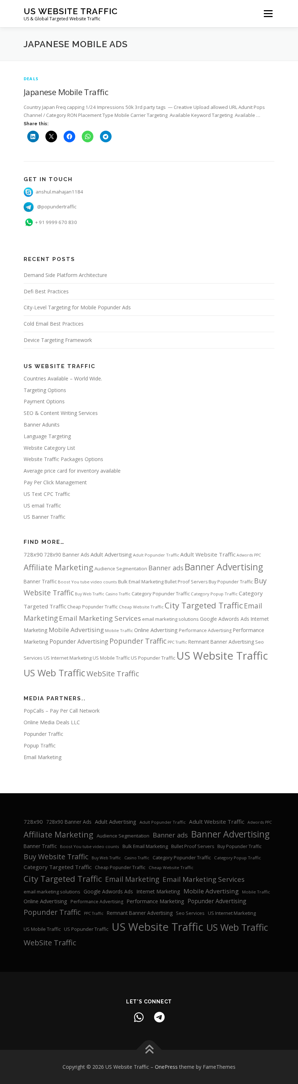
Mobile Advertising (76, 629)
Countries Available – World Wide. (63, 378)
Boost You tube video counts (87, 581)
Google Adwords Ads (224, 618)
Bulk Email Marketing (141, 581)
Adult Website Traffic (207, 554)
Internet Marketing (158, 891)
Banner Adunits (42, 424)
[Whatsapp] (138, 1017)
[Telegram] (159, 1017)
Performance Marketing (155, 901)
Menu (268, 13)
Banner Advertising (224, 567)
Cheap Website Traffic (141, 607)
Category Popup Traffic (214, 593)
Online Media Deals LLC (52, 722)
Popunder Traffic (137, 641)
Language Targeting (47, 436)
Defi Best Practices (46, 291)
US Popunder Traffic (153, 658)
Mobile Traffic (119, 630)
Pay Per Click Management (55, 482)
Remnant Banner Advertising (221, 641)
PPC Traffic (177, 642)
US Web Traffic (54, 673)
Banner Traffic (40, 581)
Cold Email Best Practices (54, 323)
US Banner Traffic (44, 516)
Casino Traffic (117, 593)
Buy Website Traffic (56, 856)
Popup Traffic (40, 745)
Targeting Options (45, 390)
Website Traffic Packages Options (63, 459)
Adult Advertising (111, 554)
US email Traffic (42, 505)
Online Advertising (156, 629)
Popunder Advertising (78, 641)
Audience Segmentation (120, 568)
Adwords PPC (249, 555)
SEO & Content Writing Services (61, 412)
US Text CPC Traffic (47, 493)
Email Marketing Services (100, 618)
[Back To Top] (149, 1050)
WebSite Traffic (112, 673)
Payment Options (44, 401)
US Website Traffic (71, 11)
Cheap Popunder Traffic (92, 607)
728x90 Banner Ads (66, 554)
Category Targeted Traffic (58, 867)
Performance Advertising (205, 630)
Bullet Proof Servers (186, 582)
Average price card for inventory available (72, 470)
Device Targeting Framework (58, 340)
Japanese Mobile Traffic (66, 91)
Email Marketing (42, 757)
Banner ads (166, 567)
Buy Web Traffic (89, 593)
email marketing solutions (170, 619)
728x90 (33, 554)
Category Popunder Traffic (161, 593)
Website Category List (49, 447)
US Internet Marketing (68, 658)
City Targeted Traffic (204, 605)
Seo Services (190, 913)
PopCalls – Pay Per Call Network (62, 710)
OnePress (166, 1066)
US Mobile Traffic (111, 658)
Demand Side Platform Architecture (65, 275)
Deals (31, 78)
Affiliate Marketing (58, 567)
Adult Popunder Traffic (156, 555)
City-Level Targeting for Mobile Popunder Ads (77, 307)
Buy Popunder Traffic (231, 582)
